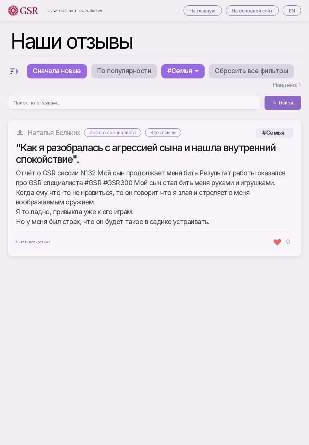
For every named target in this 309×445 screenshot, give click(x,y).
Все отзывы (163, 132)
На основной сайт (252, 11)
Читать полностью (32, 242)
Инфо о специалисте (112, 132)
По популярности (124, 71)
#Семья (273, 133)
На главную (203, 11)
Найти (286, 103)
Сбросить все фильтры (251, 71)
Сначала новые (57, 71)
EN (292, 11)
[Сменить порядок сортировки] (14, 71)
